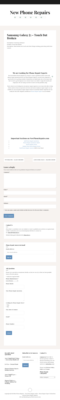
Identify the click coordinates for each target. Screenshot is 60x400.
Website (6, 203)
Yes (8, 305)
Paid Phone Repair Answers (26, 148)
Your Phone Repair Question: (14, 291)
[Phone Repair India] (32, 18)
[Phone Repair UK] (37, 18)
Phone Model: (9, 283)
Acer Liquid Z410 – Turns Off (10, 375)
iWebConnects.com (36, 397)
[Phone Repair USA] (43, 18)
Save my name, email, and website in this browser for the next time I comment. (27, 210)
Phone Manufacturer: (12, 278)
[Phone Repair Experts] (52, 76)
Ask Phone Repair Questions (31, 141)
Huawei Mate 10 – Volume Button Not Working (10, 382)
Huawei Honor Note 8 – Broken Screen (12, 369)
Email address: (10, 249)
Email (6, 196)
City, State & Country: (12, 309)
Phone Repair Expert (36, 91)
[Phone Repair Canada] (22, 18)
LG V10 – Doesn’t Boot (11, 364)
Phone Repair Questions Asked (31, 142)
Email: (8, 317)
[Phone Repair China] (27, 18)
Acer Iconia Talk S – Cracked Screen (44, 160)
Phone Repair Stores (31, 144)
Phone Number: (10, 324)
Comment (7, 172)
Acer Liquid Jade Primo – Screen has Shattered (12, 359)
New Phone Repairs (30, 12)
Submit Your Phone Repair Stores (31, 146)
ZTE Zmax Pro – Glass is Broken (14, 160)
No (8, 306)
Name (6, 189)
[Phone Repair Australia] (16, 18)
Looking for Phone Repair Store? (15, 303)
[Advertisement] (33, 60)
